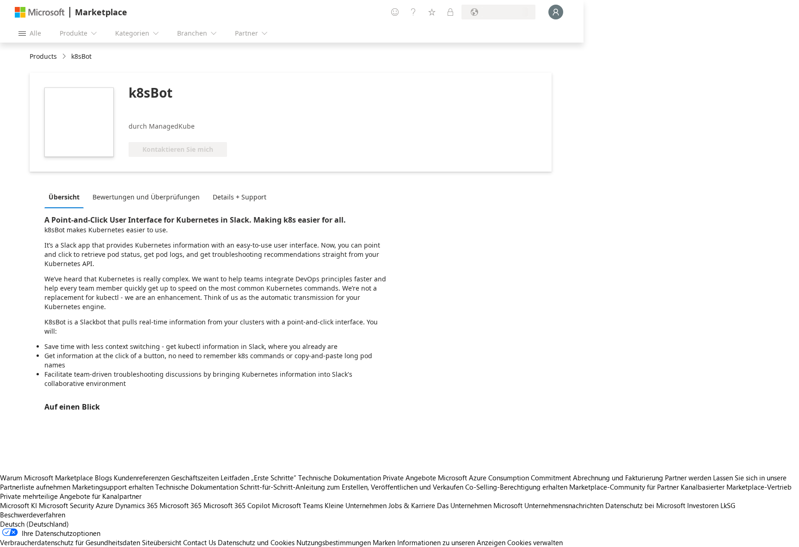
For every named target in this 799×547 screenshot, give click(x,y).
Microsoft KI (18, 505)
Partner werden (688, 477)
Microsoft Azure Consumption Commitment (505, 477)
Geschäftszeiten (195, 477)
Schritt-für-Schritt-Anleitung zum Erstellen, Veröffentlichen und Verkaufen (351, 486)
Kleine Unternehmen (356, 505)
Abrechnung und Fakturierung (618, 477)
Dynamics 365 (136, 505)
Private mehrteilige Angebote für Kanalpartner (70, 496)
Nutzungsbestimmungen (333, 542)
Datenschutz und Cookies (256, 542)
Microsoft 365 (181, 505)
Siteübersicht (161, 542)
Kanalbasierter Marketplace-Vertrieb (736, 486)
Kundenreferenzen (141, 477)
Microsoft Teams (297, 505)
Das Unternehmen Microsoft (479, 505)
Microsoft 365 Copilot (236, 505)
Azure (104, 505)
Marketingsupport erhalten (113, 486)
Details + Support (239, 197)
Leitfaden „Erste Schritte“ (258, 477)
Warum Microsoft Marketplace (46, 477)
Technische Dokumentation (339, 477)
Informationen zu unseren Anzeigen (451, 542)
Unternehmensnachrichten (563, 505)
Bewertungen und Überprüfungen (146, 197)
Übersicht (64, 197)
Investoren (703, 505)
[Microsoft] (40, 12)
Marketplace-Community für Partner (624, 486)
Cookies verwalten (535, 542)
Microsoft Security (66, 505)
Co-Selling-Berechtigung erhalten (516, 486)
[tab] (66, 196)
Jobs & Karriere (411, 505)
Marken (384, 542)
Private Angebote (409, 477)
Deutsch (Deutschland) (34, 523)
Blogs (103, 477)
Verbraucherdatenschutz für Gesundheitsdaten (70, 542)
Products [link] (43, 56)
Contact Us (199, 542)
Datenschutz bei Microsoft (645, 505)
